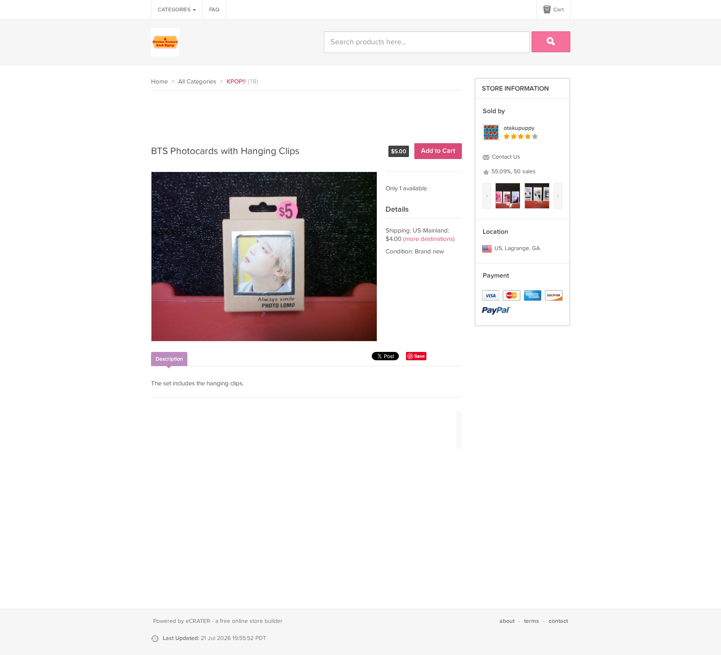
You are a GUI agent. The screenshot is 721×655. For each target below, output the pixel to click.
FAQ (214, 9)
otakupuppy (519, 128)
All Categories (197, 81)
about (506, 621)
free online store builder (251, 621)
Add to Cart (438, 151)
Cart (558, 9)
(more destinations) (429, 239)
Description (169, 359)
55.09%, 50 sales (513, 171)
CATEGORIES (175, 9)
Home (159, 81)
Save (419, 356)
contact (558, 621)
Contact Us (505, 157)
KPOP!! (236, 82)
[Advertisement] (303, 113)
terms (531, 621)
